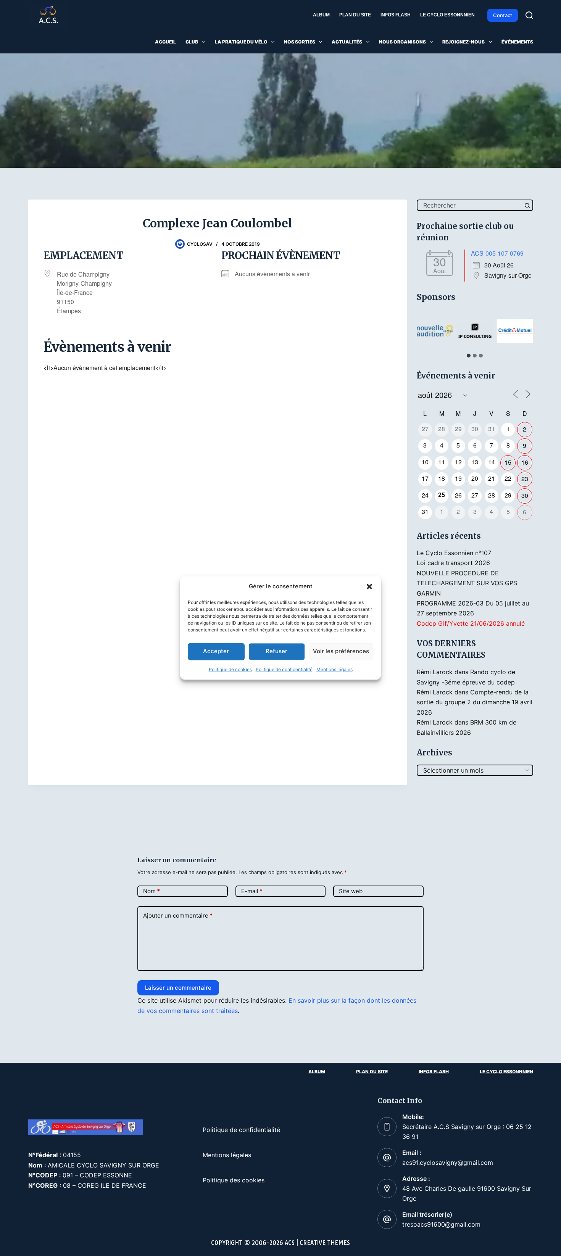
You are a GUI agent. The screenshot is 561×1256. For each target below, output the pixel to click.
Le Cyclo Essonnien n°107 (454, 553)
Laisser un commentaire (178, 987)
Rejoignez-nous (463, 42)
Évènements (517, 42)
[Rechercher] (529, 15)
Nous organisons (402, 42)
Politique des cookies (233, 1180)
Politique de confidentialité (284, 669)
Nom (151, 891)
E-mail (252, 891)
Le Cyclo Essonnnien (447, 15)
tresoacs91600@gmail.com (441, 1224)
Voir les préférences (341, 651)
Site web (351, 891)
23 (524, 478)
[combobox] (470, 205)
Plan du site (355, 15)
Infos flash (395, 15)
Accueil (165, 42)
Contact (502, 15)
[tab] (469, 355)
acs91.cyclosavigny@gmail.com (447, 1162)
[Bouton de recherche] (527, 205)
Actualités (347, 42)
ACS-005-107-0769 (497, 253)
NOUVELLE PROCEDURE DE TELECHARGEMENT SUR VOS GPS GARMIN (467, 583)
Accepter (216, 651)
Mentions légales (334, 669)
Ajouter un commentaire (178, 915)
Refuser (276, 651)
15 (508, 462)
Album (321, 15)
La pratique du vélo (241, 42)
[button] (369, 587)
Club (191, 42)
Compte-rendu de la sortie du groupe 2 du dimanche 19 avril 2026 (474, 702)
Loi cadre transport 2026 (453, 563)
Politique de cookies (230, 669)
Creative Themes (325, 1242)
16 (524, 462)
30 (524, 495)
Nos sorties (299, 42)
